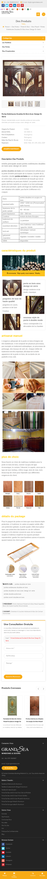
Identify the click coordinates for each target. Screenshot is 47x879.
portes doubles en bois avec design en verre (19, 591)
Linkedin (8, 856)
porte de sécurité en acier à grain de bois (14, 795)
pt (25, 9)
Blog (3, 775)
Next (43, 689)
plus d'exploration (8, 51)
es (19, 9)
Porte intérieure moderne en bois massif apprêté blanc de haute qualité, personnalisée (34, 720)
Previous (38, 689)
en (9, 9)
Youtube (8, 852)
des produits (5, 817)
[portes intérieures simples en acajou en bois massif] (12, 706)
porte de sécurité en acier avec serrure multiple (16, 792)
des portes (15, 27)
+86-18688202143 (12, 2)
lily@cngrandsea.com (35, 2)
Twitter (8, 848)
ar (30, 9)
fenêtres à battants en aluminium (12, 784)
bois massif (35, 27)
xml (3, 828)
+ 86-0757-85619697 (10, 758)
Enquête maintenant (11, 149)
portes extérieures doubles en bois (16, 587)
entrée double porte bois (12, 594)
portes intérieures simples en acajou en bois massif (12, 720)
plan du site (5, 825)
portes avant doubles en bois (14, 597)
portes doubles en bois (23, 584)
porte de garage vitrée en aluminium (13, 801)
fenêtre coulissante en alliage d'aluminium (14, 787)
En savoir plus (9, 768)
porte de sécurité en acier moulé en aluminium (16, 798)
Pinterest (9, 864)
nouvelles (4, 822)
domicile (4, 814)
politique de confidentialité (10, 831)
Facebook (9, 844)
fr (4, 9)
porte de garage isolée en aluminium (13, 804)
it (14, 9)
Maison (7, 27)
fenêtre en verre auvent (9, 790)
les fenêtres (6, 42)
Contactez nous (7, 819)
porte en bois (25, 27)
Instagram (9, 860)
